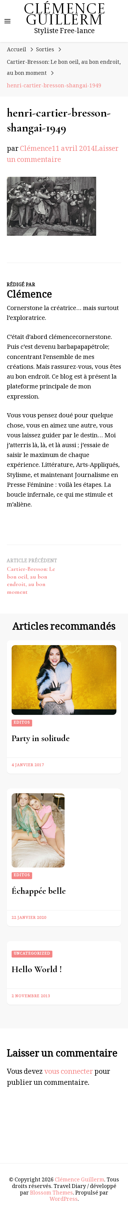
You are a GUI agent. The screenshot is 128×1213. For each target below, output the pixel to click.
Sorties (45, 50)
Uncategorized (32, 954)
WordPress (63, 1199)
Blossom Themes (51, 1193)
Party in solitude (41, 738)
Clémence (36, 150)
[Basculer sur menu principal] (7, 21)
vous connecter (68, 1073)
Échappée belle (39, 890)
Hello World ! (37, 969)
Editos (22, 723)
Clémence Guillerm (64, 15)
